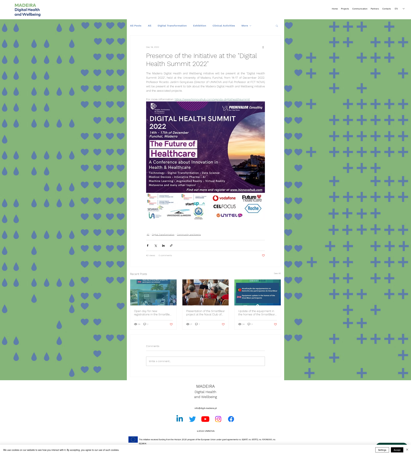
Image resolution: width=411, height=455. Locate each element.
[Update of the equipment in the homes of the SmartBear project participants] (257, 292)
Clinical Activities (224, 25)
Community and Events (189, 234)
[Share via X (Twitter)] (155, 245)
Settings (382, 449)
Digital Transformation (172, 25)
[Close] (407, 449)
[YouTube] (205, 419)
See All (277, 273)
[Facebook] (231, 419)
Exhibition (199, 25)
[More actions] (263, 47)
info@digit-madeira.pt (206, 408)
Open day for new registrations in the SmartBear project (153, 312)
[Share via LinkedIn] (163, 245)
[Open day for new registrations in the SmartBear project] (153, 292)
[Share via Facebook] (147, 245)
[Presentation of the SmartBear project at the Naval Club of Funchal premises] (205, 292)
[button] (276, 25)
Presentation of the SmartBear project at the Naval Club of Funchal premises (205, 312)
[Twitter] (192, 419)
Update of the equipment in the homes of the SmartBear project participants (256, 312)
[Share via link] (171, 245)
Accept (397, 449)
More (244, 25)
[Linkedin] (180, 419)
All (149, 25)
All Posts (135, 25)
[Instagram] (218, 419)
